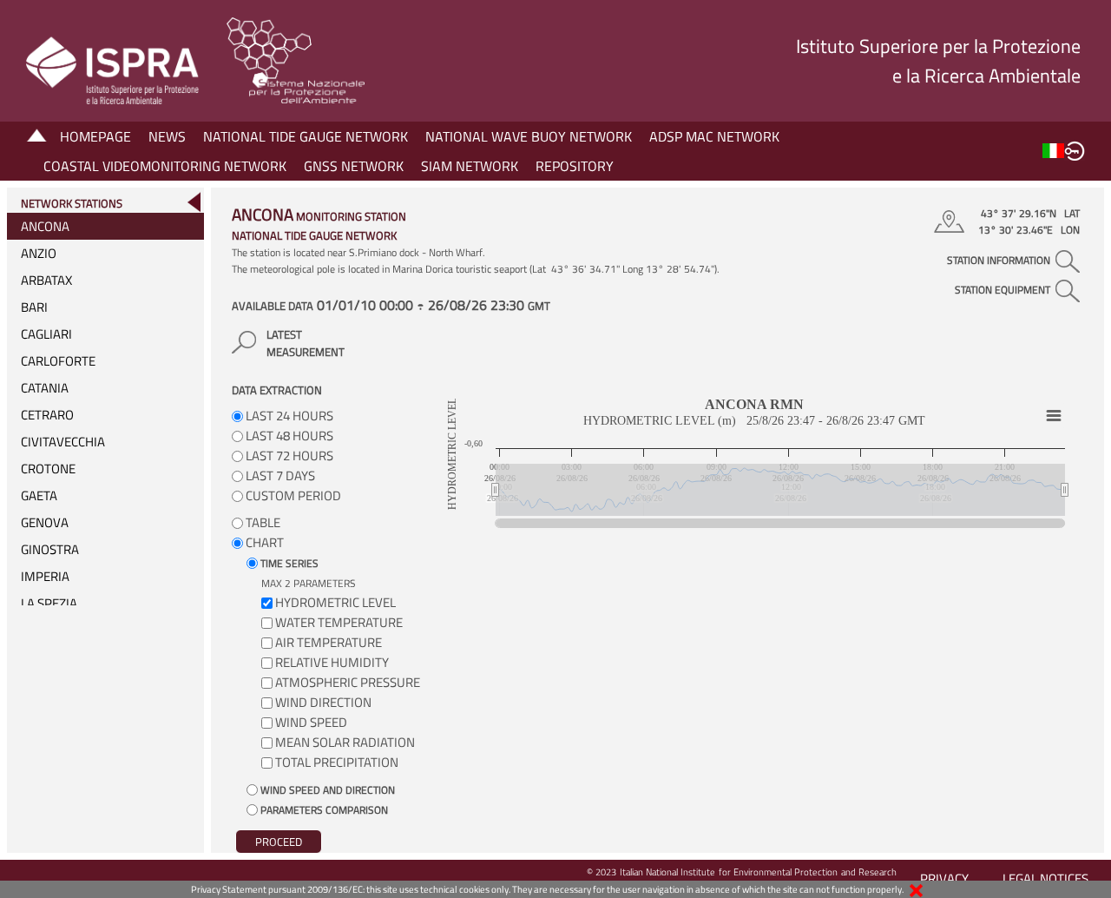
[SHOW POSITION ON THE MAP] (952, 221)
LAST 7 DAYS (279, 475)
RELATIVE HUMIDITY (332, 662)
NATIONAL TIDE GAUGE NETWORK (305, 136)
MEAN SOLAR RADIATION (345, 742)
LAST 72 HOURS (288, 456)
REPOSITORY (575, 165)
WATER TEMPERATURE (339, 622)
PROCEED (278, 841)
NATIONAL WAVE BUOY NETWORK (528, 136)
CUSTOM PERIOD (292, 495)
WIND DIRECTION (323, 702)
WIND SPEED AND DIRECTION (326, 790)
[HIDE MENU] (194, 202)
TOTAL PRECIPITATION (336, 762)
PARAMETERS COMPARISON (323, 810)
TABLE (261, 522)
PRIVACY (944, 878)
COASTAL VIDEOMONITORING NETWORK (164, 165)
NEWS (167, 136)
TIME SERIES (288, 563)
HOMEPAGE (95, 136)
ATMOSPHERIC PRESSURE (347, 682)
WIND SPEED (311, 722)
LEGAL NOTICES (1045, 878)
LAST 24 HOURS (288, 416)
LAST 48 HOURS (288, 436)
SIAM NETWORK (469, 165)
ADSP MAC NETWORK (714, 136)
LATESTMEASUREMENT (305, 343)
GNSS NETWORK (354, 165)
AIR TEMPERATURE (328, 642)
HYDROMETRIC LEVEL (335, 602)
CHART (263, 542)
